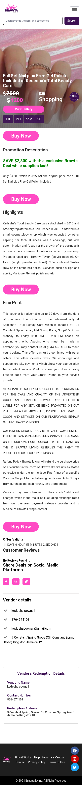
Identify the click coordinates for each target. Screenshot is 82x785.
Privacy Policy (36, 762)
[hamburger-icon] (74, 9)
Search (71, 20)
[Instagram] (75, 759)
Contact (21, 762)
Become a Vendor (53, 757)
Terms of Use (57, 762)
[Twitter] (75, 767)
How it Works (23, 757)
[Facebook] (75, 751)
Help (37, 757)
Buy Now (21, 136)
